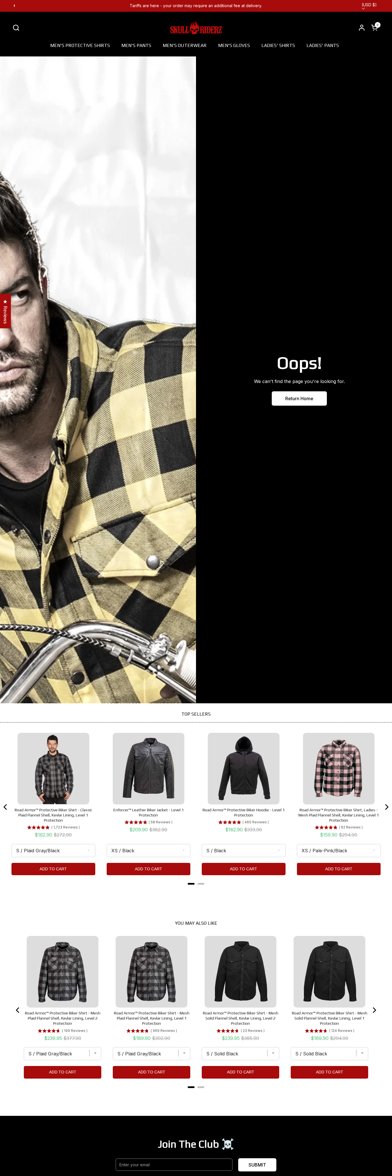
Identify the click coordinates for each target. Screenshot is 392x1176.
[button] (16, 27)
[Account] (361, 27)
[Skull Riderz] (196, 27)
